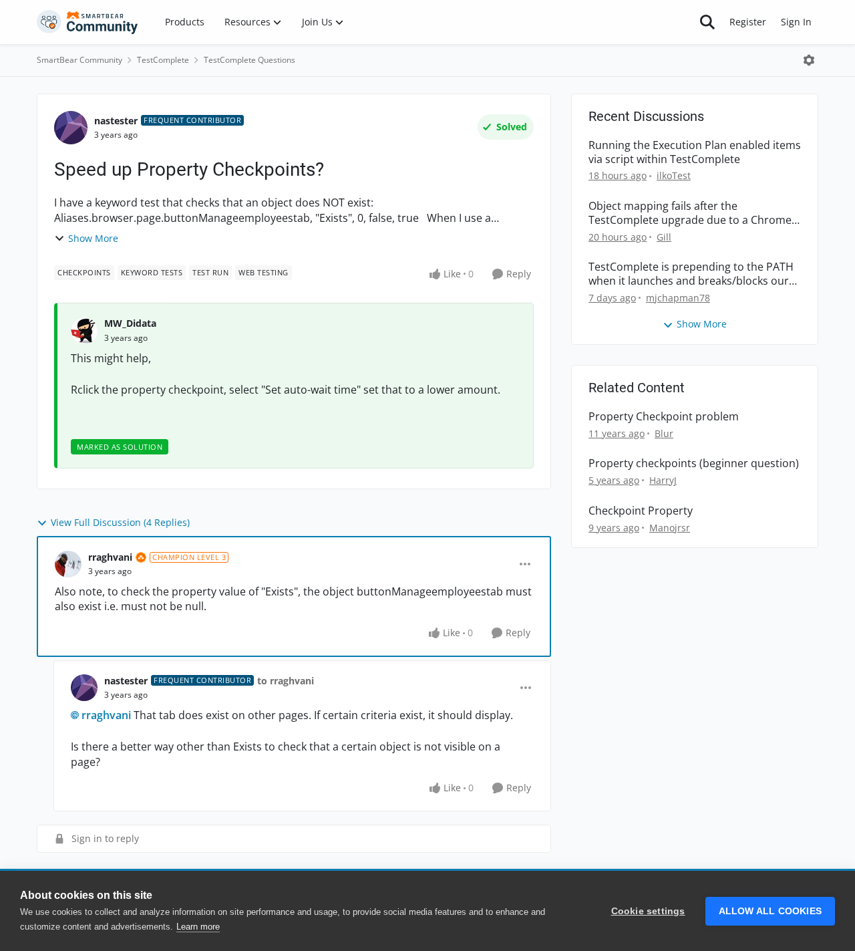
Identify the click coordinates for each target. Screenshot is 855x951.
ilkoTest (674, 175)
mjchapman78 (678, 297)
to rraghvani (285, 680)
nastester (116, 120)
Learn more (198, 927)
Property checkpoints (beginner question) (693, 463)
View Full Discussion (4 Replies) (120, 522)
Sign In (796, 21)
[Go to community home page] (87, 22)
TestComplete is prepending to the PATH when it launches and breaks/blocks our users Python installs (691, 274)
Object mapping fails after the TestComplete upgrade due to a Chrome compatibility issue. (690, 213)
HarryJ (663, 480)
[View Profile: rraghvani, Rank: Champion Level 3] (68, 564)
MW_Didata (130, 323)
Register (747, 21)
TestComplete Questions (249, 59)
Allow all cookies (770, 911)
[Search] (707, 22)
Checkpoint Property (640, 511)
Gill (664, 237)
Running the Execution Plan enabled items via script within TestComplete (694, 152)
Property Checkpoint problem (663, 417)
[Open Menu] (809, 60)
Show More (93, 238)
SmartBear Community (79, 59)
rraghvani (110, 557)
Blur (664, 433)
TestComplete (163, 59)
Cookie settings (648, 911)
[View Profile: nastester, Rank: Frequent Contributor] (71, 127)
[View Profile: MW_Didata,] (84, 330)
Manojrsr (669, 527)
